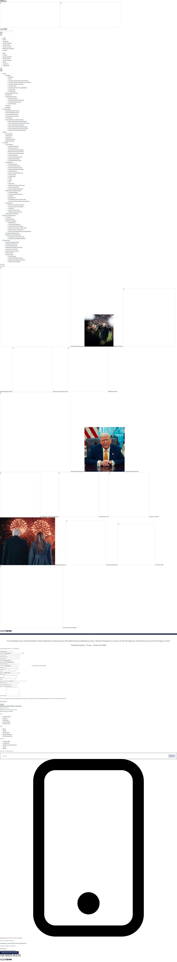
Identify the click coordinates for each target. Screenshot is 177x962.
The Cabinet (9, 117)
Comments (3, 695)
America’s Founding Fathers (15, 226)
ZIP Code (2, 674)
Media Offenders (10, 141)
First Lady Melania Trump (12, 112)
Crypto (10, 180)
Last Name (3, 658)
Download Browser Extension (7, 950)
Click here (2, 938)
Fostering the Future (13, 187)
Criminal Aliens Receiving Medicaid (17, 87)
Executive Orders (12, 98)
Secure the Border (13, 155)
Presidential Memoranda (14, 102)
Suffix (1, 660)
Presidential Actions (11, 96)
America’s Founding (11, 220)
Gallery (4, 39)
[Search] (1, 33)
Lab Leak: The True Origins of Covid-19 (18, 80)
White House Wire (10, 139)
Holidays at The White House (13, 235)
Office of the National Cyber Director (18, 126)
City (1, 671)
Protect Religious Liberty (14, 160)
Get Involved (6, 240)
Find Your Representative (12, 251)
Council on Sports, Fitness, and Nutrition (18, 201)
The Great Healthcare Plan (15, 194)
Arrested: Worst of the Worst (15, 84)
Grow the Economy (13, 148)
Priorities (5, 142)
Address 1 (3, 667)
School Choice (12, 174)
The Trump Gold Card (13, 210)
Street (2, 677)
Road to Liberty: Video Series (15, 229)
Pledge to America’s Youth (15, 212)
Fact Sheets (9, 94)
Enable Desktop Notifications (9, 952)
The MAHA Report (13, 192)
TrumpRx (10, 196)
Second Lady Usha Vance (12, 116)
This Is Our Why (12, 86)
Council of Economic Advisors (16, 125)
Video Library (9, 135)
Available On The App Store (7, 943)
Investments (6, 65)
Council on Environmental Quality (17, 130)
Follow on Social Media (14, 261)
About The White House (9, 215)
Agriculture (11, 183)
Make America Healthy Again (16, 153)
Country (2, 665)
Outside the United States (39, 665)
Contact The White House (12, 242)
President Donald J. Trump (12, 110)
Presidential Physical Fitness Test (17, 199)
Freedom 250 (11, 176)
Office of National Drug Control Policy (18, 128)
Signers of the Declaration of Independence (19, 231)
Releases (10, 77)
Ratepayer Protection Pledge (16, 169)
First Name (3, 655)
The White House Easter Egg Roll (16, 238)
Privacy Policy (6, 723)
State (1, 672)
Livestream (6, 41)
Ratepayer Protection (8, 48)
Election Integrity (7, 43)
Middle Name (3, 656)
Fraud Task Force (12, 171)
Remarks (8, 105)
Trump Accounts (7, 46)
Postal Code (3, 683)
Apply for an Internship (12, 249)
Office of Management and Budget (17, 121)
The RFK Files (12, 91)
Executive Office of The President (14, 119)
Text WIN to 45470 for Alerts (15, 258)
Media (4, 132)
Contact (5, 50)
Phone (2, 684)
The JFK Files (11, 89)
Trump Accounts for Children (16, 206)
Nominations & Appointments (16, 100)
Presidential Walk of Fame (12, 233)
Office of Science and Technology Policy (18, 123)
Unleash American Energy (15, 157)
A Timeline (8, 217)
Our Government (10, 219)
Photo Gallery (9, 133)
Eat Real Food (11, 197)
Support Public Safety (14, 158)
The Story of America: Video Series (17, 228)
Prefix (2, 653)
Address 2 (2, 669)
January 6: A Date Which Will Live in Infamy (19, 82)
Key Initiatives (9, 162)
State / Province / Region (7, 681)
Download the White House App (14, 247)
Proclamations (12, 103)
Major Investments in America (16, 204)
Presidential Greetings (11, 243)
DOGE (4, 748)
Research (8, 107)
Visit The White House (11, 245)
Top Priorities (9, 144)
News (4, 38)
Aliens (10, 78)
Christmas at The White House (16, 236)
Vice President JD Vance (12, 114)
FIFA (9, 181)
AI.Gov (10, 178)
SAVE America (6, 45)
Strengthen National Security (16, 149)
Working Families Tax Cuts (15, 167)
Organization (3, 664)
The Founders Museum (14, 224)
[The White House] (60, 27)
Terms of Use (3, 701)
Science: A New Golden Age (15, 173)
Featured (8, 75)
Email (2, 686)
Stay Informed (9, 254)
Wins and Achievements (12, 213)
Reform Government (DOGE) (16, 151)
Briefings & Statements (12, 93)
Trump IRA (11, 208)
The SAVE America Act (14, 165)
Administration (7, 109)
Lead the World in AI (13, 146)
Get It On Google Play (20, 943)
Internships (6, 720)
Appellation (3, 662)
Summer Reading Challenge (15, 188)
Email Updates (12, 256)
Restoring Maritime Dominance (16, 185)
